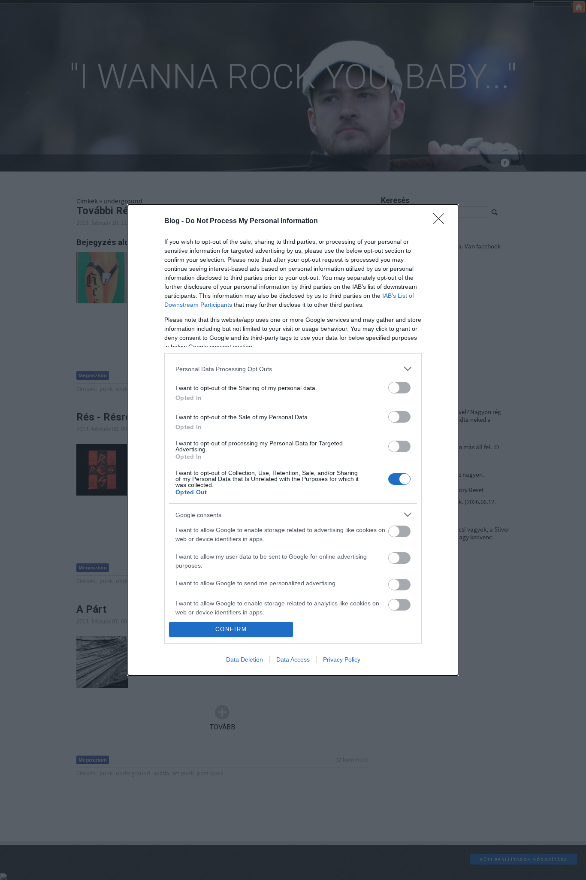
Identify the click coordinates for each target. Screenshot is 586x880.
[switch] (399, 387)
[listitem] (293, 368)
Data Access (293, 659)
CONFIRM (231, 629)
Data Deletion (244, 659)
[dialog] (293, 440)
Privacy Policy (341, 659)
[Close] (441, 221)
